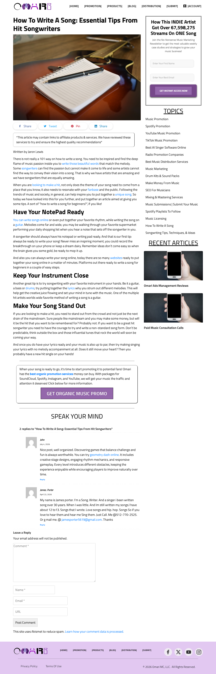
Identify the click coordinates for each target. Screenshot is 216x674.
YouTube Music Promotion (162, 133)
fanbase (93, 189)
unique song (123, 194)
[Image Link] (32, 6)
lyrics (71, 288)
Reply (42, 479)
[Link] (168, 652)
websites (116, 257)
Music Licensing (155, 218)
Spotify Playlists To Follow (163, 211)
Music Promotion (156, 119)
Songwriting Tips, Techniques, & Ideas (170, 232)
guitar (19, 224)
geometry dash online (104, 454)
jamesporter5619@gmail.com (82, 519)
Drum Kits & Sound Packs (162, 175)
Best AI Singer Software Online (165, 147)
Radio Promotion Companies (164, 154)
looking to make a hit (46, 184)
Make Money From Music (162, 182)
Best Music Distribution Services (166, 161)
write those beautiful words (80, 163)
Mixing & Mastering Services (164, 197)
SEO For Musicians (157, 190)
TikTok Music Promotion (161, 140)
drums (30, 288)
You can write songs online (30, 219)
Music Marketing (156, 168)
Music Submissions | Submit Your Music (171, 204)
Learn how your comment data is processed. (94, 631)
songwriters (29, 168)
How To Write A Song (159, 225)
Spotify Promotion (157, 126)
